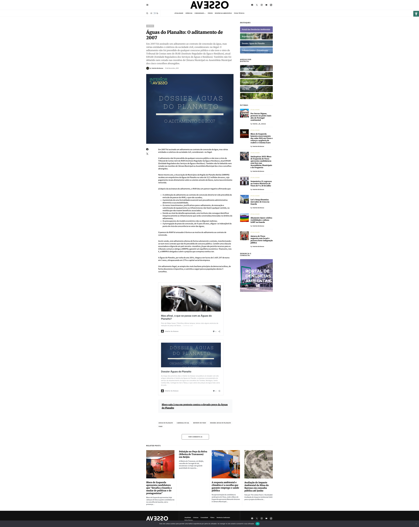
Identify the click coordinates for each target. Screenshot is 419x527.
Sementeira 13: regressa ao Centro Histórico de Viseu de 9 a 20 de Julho (261, 183)
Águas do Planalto (166, 423)
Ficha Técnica (189, 520)
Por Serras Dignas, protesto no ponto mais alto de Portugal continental (261, 116)
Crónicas (195, 517)
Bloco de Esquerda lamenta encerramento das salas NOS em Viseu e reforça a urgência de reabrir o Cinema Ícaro (262, 138)
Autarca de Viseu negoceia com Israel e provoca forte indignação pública (262, 239)
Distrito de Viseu (199, 423)
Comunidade (204, 517)
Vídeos (212, 517)
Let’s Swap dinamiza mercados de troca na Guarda (260, 202)
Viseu (161, 426)
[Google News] (271, 5)
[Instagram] (261, 5)
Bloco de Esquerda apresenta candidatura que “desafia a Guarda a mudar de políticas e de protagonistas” (159, 488)
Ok (258, 523)
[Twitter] (257, 5)
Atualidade (255, 109)
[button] (416, 14)
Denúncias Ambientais (223, 517)
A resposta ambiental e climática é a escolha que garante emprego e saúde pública (225, 486)
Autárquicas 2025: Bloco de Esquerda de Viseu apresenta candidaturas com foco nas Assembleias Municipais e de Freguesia (261, 162)
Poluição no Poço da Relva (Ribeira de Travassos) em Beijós (193, 454)
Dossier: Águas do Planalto (220, 423)
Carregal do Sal (183, 423)
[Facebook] (252, 5)
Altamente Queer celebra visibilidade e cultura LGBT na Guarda (261, 220)
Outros (150, 26)
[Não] (416, 524)
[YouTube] (266, 5)
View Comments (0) (195, 437)
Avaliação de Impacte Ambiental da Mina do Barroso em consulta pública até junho (256, 486)
